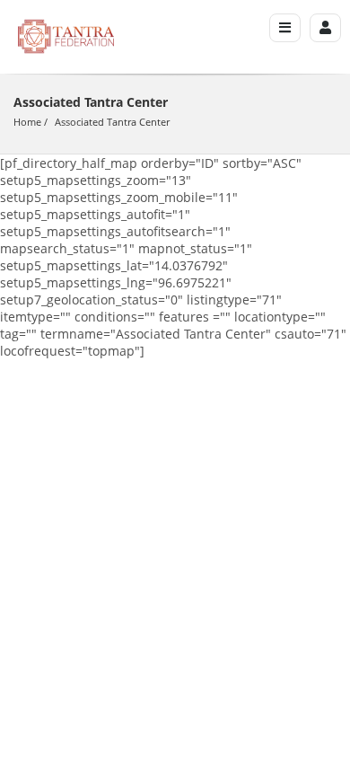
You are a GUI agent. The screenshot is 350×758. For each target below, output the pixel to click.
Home (27, 121)
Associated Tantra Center (112, 121)
